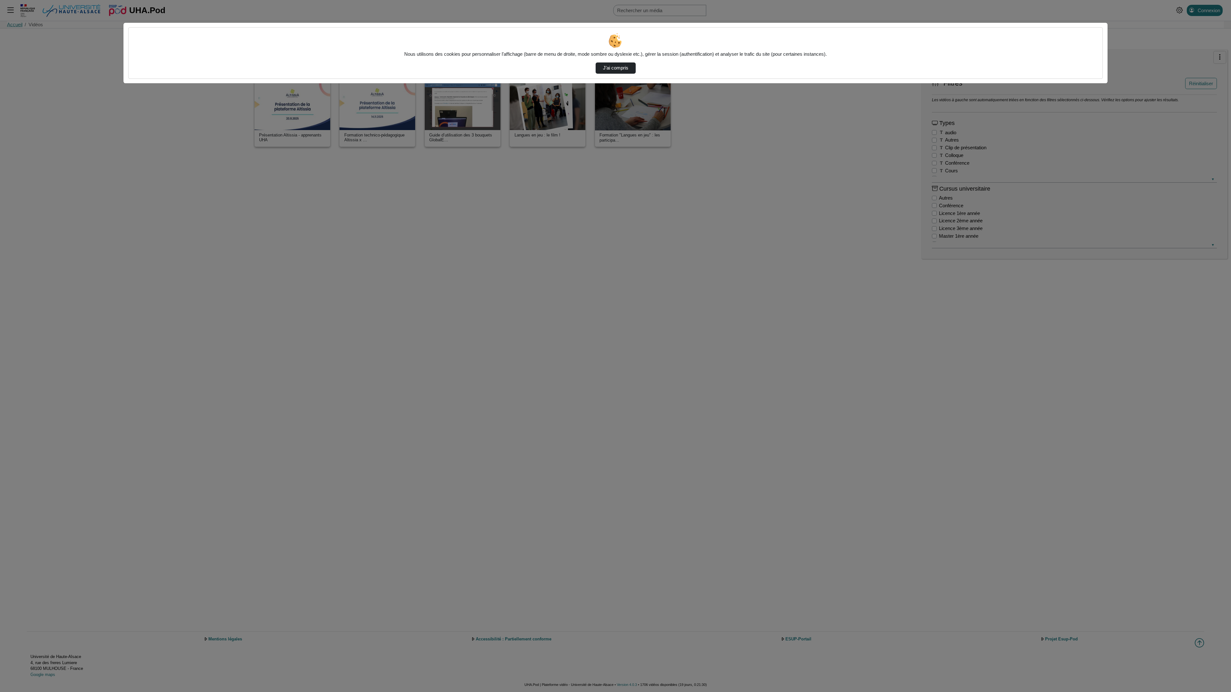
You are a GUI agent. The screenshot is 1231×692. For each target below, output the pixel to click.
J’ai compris (615, 67)
